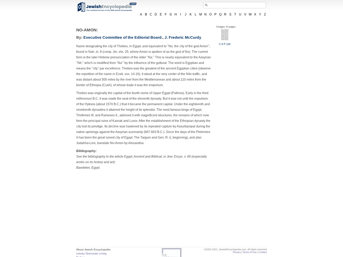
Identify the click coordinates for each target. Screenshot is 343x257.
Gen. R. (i (164, 137)
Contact (262, 252)
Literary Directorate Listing (91, 253)
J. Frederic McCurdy (183, 37)
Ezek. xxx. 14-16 (127, 74)
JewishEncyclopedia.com (106, 7)
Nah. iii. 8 (95, 51)
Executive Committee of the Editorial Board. (123, 37)
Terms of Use (250, 252)
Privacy (237, 252)
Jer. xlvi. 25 (120, 51)
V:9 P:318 (224, 44)
